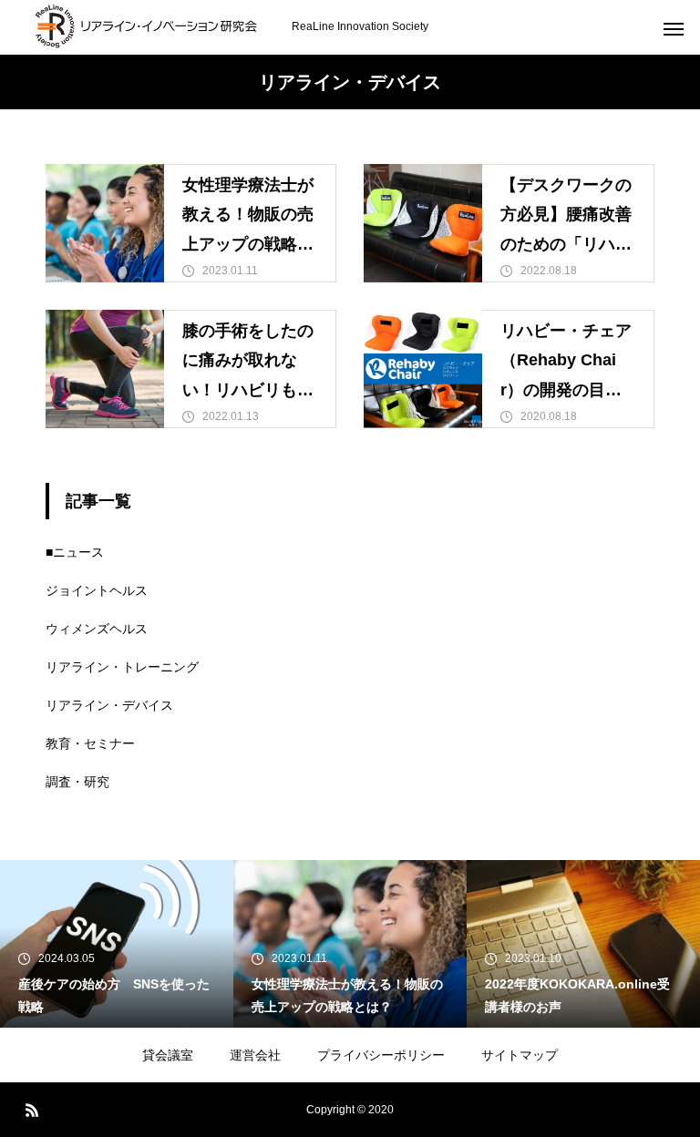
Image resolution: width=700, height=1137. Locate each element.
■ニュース (75, 552)
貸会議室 (167, 1055)
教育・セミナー (90, 743)
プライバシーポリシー (381, 1055)
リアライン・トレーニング (122, 667)
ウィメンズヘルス (97, 628)
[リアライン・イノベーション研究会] (145, 27)
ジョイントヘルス (97, 590)
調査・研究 (77, 781)
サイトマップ (519, 1055)
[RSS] (32, 1110)
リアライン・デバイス (109, 705)
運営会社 (255, 1055)
